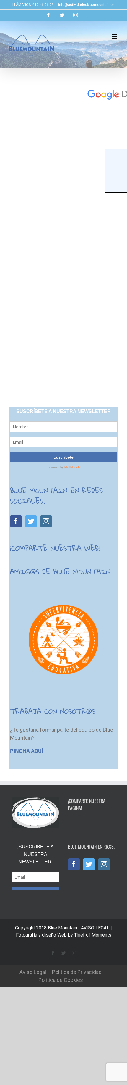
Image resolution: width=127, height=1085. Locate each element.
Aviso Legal (32, 987)
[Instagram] (46, 521)
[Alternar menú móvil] (115, 36)
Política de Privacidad (77, 987)
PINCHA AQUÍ (26, 751)
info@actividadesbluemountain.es (86, 5)
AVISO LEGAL (95, 943)
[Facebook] (16, 521)
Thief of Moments (92, 950)
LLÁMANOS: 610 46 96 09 (33, 5)
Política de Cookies (60, 995)
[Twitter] (31, 521)
